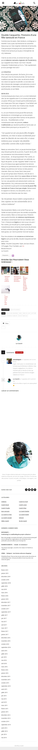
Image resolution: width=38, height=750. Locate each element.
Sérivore (21, 518)
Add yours (19, 352)
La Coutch (19, 343)
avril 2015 (4, 702)
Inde (20, 313)
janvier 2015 (4, 712)
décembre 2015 (5, 676)
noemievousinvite (6, 544)
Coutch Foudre (5, 508)
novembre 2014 (5, 718)
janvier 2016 (4, 673)
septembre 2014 (6, 724)
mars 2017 (4, 628)
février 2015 (4, 708)
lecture (33, 313)
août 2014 (4, 728)
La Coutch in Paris (6, 514)
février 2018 (4, 596)
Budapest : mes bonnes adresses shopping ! (19, 553)
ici (23, 246)
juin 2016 (4, 657)
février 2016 (4, 670)
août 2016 (4, 650)
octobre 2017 (5, 609)
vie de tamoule (22, 316)
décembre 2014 (5, 715)
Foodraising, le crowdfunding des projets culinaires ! (16, 534)
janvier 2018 (4, 599)
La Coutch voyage (6, 518)
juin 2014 (4, 734)
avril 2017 (4, 625)
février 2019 (4, 570)
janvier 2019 (4, 573)
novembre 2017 (5, 605)
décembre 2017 (5, 602)
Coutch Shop (22, 508)
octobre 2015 (5, 683)
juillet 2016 (4, 654)
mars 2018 (4, 592)
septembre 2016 (6, 647)
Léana (3, 553)
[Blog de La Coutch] (19, 2)
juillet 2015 (4, 692)
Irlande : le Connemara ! (21, 544)
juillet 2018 (4, 586)
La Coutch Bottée (24, 511)
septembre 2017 (6, 612)
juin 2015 (4, 695)
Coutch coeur (23, 505)
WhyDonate (4, 532)
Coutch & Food (23, 501)
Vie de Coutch (23, 521)
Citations (3, 501)
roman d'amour (12, 316)
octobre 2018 (5, 580)
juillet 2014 (4, 731)
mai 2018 (4, 589)
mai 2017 (4, 621)
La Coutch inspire (24, 514)
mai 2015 (4, 699)
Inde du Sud (26, 313)
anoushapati (17, 359)
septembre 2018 (6, 583)
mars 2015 (4, 705)
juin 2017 (4, 618)
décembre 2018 (5, 576)
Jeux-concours (5, 511)
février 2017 (4, 631)
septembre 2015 (6, 686)
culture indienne (12, 313)
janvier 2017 (4, 634)
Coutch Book (15, 309)
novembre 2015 (5, 679)
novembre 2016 (5, 641)
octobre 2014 (5, 721)
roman (4, 316)
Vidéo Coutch (5, 521)
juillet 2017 (4, 615)
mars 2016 (4, 667)
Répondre (20, 362)
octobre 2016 (5, 644)
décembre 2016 (5, 638)
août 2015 (4, 689)
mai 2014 (4, 737)
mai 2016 (4, 660)
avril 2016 (4, 663)
